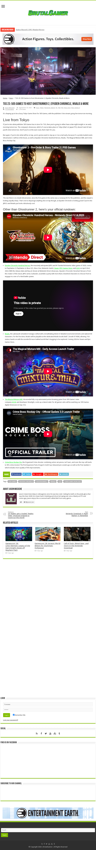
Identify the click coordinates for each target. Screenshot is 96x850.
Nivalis (7, 334)
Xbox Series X (75, 108)
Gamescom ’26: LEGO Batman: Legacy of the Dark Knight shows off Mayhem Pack (18, 546)
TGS (60, 481)
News (42, 108)
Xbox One (67, 108)
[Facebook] (41, 734)
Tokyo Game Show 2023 (73, 481)
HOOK (14, 402)
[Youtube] (50, 734)
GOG (78, 268)
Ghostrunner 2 (41, 481)
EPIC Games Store (66, 268)
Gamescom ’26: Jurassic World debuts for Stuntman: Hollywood (47, 545)
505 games (12, 481)
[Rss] (37, 734)
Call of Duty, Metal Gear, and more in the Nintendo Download (76, 545)
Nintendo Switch (49, 108)
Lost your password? (10, 720)
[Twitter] (46, 734)
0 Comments (9, 109)
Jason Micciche (9, 108)
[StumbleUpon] (55, 734)
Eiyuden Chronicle (26, 481)
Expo (11, 98)
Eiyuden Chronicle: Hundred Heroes (17, 265)
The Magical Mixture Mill (13, 399)
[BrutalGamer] (48, 12)
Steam (56, 268)
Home (5, 98)
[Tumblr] (59, 734)
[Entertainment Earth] (48, 39)
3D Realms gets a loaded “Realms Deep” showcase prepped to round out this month (20, 515)
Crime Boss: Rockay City (13, 462)
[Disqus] (48, 597)
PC (56, 108)
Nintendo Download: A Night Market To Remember (77, 514)
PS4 (59, 108)
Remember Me (19, 715)
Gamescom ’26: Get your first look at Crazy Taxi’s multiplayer (37, 30)
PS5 (62, 108)
